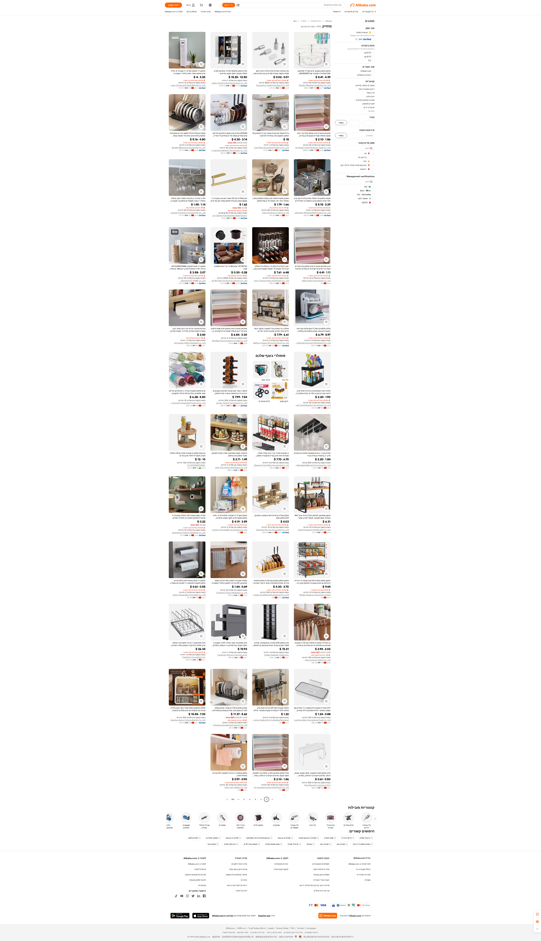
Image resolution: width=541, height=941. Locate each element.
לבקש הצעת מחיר (281, 869)
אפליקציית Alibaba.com (222, 916)
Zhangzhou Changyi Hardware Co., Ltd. (188, 532)
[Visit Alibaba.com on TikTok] (176, 896)
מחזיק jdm (341, 844)
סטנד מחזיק (328, 838)
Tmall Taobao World (256, 928)
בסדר (341, 122)
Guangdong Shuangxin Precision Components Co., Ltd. (187, 213)
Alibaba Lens (355, 916)
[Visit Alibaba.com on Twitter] (193, 896)
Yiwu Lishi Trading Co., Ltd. (235, 787)
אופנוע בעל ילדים (250, 844)
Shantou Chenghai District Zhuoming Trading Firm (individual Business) (270, 720)
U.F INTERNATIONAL (196, 465)
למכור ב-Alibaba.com (197, 864)
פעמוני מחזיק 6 (212, 838)
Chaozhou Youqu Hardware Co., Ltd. (231, 592)
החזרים (244, 880)
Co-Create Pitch (363, 869)
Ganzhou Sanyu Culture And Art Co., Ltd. (187, 720)
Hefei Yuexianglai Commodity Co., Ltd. (188, 595)
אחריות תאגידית (364, 874)
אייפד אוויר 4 (347, 838)
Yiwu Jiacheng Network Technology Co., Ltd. (228, 150)
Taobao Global (282, 928)
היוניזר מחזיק (365, 838)
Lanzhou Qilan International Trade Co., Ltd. (312, 720)
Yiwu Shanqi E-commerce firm (317, 785)
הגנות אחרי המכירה (321, 880)
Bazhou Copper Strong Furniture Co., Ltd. (271, 343)
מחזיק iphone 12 (284, 838)
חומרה (303, 21)
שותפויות (202, 885)
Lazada (271, 928)
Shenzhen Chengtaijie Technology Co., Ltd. (228, 530)
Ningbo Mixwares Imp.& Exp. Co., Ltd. (315, 85)
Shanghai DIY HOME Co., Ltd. (192, 280)
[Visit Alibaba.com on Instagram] (187, 896)
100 (232, 799)
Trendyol (300, 928)
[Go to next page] (227, 799)
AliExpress (230, 928)
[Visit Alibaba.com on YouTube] (181, 896)
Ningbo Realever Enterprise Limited (315, 595)
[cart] (201, 5)
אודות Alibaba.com (362, 858)
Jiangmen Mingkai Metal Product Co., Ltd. (312, 213)
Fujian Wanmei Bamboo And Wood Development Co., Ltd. (270, 595)
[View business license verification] (296, 936)
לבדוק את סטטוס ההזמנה (195, 874)
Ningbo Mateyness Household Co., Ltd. (188, 147)
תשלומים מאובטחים (320, 864)
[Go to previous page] (272, 799)
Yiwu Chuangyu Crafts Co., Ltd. (275, 213)
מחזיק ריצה (324, 844)
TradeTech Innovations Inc (193, 657)
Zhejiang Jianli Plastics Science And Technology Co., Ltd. (228, 83)
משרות (368, 880)
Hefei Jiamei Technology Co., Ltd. (316, 280)
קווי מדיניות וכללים (321, 891)
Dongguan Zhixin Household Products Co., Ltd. (270, 147)
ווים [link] (295, 21)
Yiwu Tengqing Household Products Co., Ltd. (228, 725)
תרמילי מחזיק (293, 844)
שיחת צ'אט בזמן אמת (238, 869)
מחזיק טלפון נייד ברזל (361, 844)
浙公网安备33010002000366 (316, 937)
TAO (292, 928)
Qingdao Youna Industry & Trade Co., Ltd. (229, 341)
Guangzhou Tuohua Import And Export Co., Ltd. (270, 280)
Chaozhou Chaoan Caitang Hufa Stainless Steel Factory (228, 215)
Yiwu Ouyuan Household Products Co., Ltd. (187, 403)
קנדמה (309, 844)
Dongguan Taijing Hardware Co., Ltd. (189, 343)
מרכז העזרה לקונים (239, 864)
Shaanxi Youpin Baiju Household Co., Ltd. (271, 465)
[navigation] (354, 410)
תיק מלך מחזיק (230, 844)
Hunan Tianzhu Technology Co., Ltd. (231, 403)
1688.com (241, 928)
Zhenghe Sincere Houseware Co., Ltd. (272, 530)
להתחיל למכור (200, 869)
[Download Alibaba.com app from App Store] (200, 915)
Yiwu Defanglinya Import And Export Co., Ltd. (312, 343)
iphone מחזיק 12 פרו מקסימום (258, 838)
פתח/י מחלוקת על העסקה (236, 874)
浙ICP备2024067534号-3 (342, 937)
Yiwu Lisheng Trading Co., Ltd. (318, 660)
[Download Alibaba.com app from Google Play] (179, 915)
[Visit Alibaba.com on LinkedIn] (198, 896)
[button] (238, 5)
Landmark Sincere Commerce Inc (232, 655)
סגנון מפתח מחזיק (272, 844)
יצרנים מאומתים (281, 864)
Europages (311, 928)
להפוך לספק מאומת (197, 880)
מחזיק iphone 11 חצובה (307, 838)
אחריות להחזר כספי (321, 869)
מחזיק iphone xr (232, 838)
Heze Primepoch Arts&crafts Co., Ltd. (314, 530)
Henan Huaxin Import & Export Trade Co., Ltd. (312, 147)
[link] (537, 914)
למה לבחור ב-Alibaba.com (360, 864)
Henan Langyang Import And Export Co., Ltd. (270, 787)
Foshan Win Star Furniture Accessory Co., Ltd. (228, 280)
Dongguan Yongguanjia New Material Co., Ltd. (187, 85)
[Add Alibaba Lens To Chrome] (327, 915)
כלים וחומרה (316, 21)
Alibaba (328, 21)
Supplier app (264, 916)
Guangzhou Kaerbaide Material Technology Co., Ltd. (312, 465)
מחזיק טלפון (193, 838)
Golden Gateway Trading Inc (276, 655)
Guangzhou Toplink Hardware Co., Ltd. (272, 85)
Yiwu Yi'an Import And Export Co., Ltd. (231, 467)
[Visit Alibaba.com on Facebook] (204, 896)
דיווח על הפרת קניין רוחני (237, 885)
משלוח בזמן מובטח (321, 874)
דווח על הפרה (241, 891)
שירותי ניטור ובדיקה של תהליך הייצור (314, 885)
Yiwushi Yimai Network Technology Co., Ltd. (312, 405)
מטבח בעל (212, 844)
